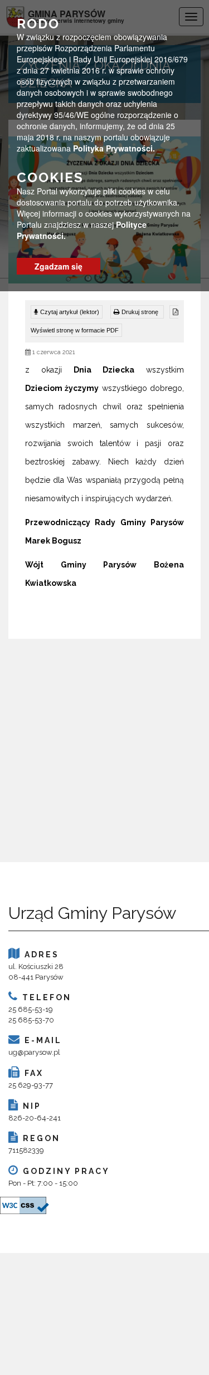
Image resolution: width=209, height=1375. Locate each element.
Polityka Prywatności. (114, 148)
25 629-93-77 (30, 1085)
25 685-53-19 (30, 1009)
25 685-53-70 (31, 1020)
